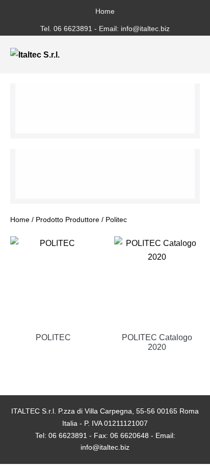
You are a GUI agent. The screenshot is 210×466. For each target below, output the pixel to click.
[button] (178, 54)
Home (105, 11)
